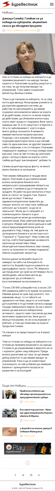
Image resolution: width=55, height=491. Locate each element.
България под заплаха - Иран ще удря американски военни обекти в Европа (36, 412)
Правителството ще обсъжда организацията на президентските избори (35, 394)
